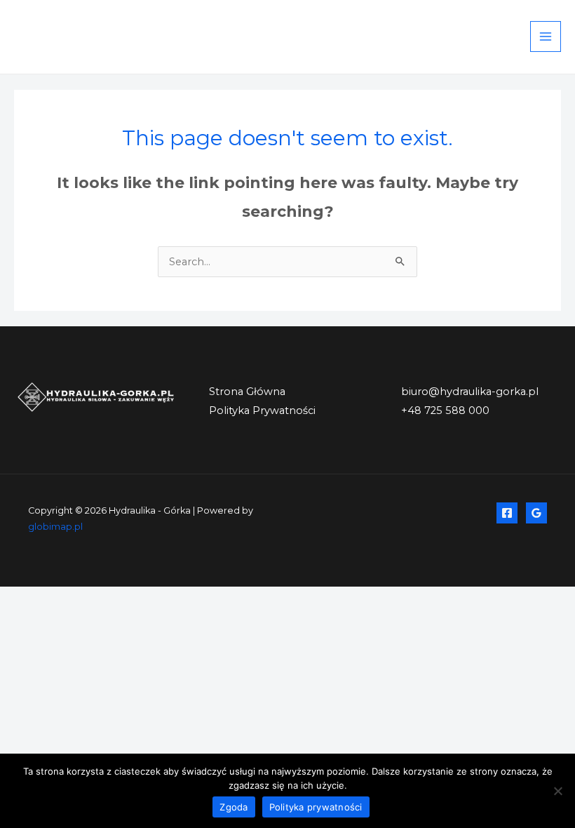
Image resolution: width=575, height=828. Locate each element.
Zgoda (233, 807)
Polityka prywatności (316, 807)
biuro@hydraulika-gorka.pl (470, 391)
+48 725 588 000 (445, 410)
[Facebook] (507, 512)
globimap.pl (55, 526)
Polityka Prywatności (262, 410)
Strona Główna (247, 391)
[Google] (536, 512)
